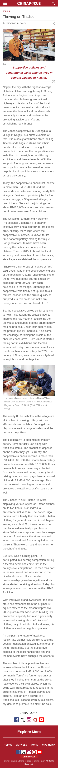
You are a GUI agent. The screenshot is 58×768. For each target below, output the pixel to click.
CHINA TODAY (28, 713)
